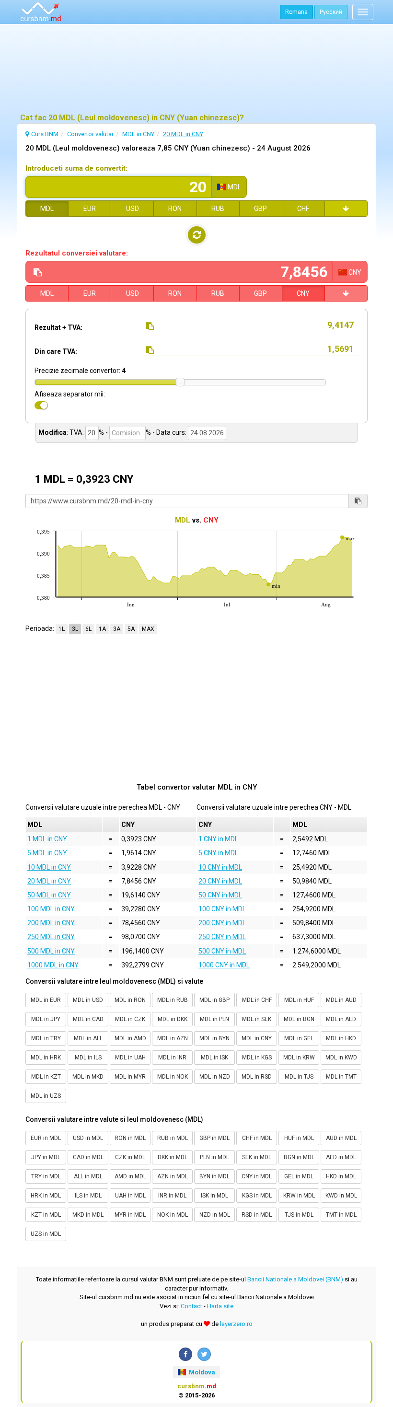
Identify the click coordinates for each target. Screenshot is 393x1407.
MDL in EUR (46, 1000)
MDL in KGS (257, 1057)
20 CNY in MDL (220, 881)
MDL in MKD (88, 1076)
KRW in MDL (299, 1195)
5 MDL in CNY (47, 853)
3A (116, 629)
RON (175, 208)
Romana (296, 12)
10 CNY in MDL (220, 867)
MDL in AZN (172, 1038)
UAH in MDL (130, 1195)
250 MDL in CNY (51, 937)
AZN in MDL (172, 1176)
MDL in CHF (257, 1000)
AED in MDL (341, 1157)
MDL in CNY (257, 1038)
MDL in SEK (256, 1019)
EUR (89, 208)
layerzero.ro (236, 1323)
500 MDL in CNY (51, 951)
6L (88, 629)
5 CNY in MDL (218, 853)
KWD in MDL (341, 1195)
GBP (260, 208)
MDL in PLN (214, 1019)
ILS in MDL (88, 1195)
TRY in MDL (46, 1176)
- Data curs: (169, 432)
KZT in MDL (46, 1214)
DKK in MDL (172, 1157)
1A (102, 629)
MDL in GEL (298, 1038)
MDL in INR (172, 1057)
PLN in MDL (214, 1157)
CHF (303, 208)
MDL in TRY (46, 1038)
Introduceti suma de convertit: (76, 168)
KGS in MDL (257, 1195)
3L (75, 629)
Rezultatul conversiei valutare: (76, 253)
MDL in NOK (172, 1076)
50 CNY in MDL (220, 895)
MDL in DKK (172, 1019)
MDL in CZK (130, 1019)
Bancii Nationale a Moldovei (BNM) (295, 1279)
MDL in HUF (299, 1000)
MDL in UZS (46, 1096)
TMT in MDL (341, 1214)
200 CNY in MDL (222, 923)
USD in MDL (88, 1138)
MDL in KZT (46, 1076)
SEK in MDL (256, 1157)
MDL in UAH (130, 1057)
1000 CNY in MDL (224, 965)
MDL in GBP (214, 1000)
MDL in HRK (46, 1057)
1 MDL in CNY (47, 839)
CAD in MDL (88, 1157)
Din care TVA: (56, 351)
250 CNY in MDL (222, 937)
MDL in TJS (299, 1076)
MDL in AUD (341, 1000)
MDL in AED (341, 1019)
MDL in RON (130, 1000)
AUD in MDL (341, 1138)
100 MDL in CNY (51, 909)
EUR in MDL (46, 1138)
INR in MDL (172, 1195)
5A (131, 629)
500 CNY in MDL (222, 951)
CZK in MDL (130, 1157)
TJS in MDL (299, 1214)
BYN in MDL (214, 1176)
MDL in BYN (214, 1038)
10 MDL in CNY (49, 867)
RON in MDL (130, 1138)
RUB (217, 208)
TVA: (76, 432)
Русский (331, 12)
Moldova (201, 1372)
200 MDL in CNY (51, 923)
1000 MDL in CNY (53, 965)
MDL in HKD (341, 1038)
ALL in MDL (88, 1176)
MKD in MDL (88, 1214)
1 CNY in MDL (218, 839)
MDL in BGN (299, 1019)
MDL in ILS (88, 1057)
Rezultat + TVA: (58, 327)
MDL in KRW (299, 1057)
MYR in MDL (130, 1214)
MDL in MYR (130, 1076)
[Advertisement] (196, 69)
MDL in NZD (214, 1076)
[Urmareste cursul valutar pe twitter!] (204, 1354)
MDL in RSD (257, 1076)
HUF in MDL (299, 1138)
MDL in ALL (88, 1038)
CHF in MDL (257, 1138)
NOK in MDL (172, 1214)
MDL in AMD (130, 1038)
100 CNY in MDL (222, 909)
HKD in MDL (341, 1176)
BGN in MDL (299, 1157)
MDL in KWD (341, 1057)
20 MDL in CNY (49, 881)
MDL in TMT (341, 1076)
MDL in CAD (88, 1019)
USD (132, 208)
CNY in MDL (257, 1176)
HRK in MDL (46, 1195)
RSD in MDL (257, 1214)
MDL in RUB (172, 1000)
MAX (148, 629)
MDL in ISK (214, 1057)
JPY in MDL (45, 1157)
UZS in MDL (46, 1234)
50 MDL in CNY (49, 895)
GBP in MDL (214, 1138)
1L (61, 629)
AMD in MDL (130, 1176)
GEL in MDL (298, 1176)
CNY (303, 293)
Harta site (220, 1306)
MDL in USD (88, 1000)
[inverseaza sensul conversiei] (196, 235)
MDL (47, 208)
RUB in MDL (172, 1138)
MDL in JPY (45, 1019)
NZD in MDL (214, 1214)
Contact (191, 1306)
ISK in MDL (214, 1195)
